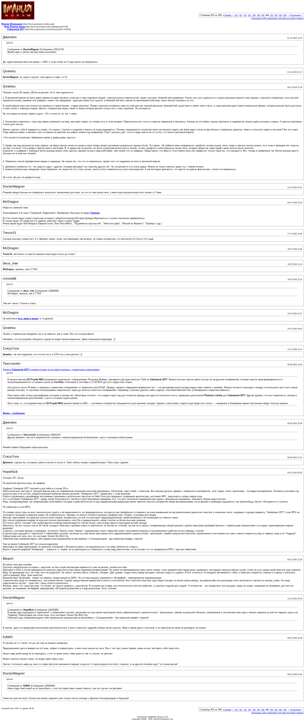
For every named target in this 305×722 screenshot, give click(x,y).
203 (276, 15)
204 (280, 15)
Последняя (295, 15)
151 (240, 15)
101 (236, 15)
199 (258, 15)
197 (249, 15)
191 (245, 15)
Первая (227, 15)
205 (284, 15)
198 (254, 15)
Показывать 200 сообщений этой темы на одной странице (277, 18)
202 (271, 15)
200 (262, 15)
